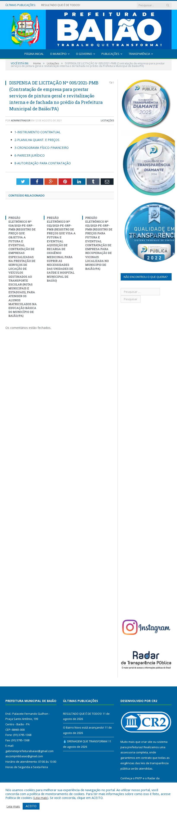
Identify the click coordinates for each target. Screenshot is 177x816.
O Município (58, 54)
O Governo (84, 54)
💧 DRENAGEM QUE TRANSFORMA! (85, 741)
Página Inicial (34, 54)
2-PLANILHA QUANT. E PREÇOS (36, 140)
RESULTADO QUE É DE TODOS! (82, 714)
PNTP (138, 778)
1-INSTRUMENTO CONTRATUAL (37, 132)
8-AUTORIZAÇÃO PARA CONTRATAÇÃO (42, 163)
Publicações (110, 54)
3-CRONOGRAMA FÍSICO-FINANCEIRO (41, 148)
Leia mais (40, 798)
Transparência (139, 54)
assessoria (127, 752)
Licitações (107, 120)
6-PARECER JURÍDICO (29, 155)
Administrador (20, 120)
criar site (146, 742)
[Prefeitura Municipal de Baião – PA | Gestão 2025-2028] (88, 28)
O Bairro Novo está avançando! (61, 5)
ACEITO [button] (31, 806)
